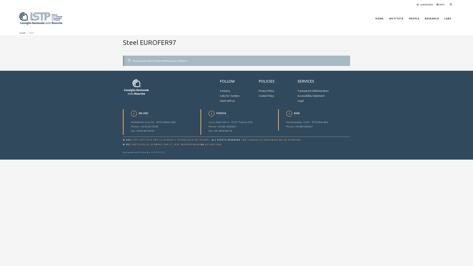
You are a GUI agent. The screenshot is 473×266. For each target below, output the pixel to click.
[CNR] (136, 87)
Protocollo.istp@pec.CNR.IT (152, 144)
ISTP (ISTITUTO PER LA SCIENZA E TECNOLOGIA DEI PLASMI (171, 140)
